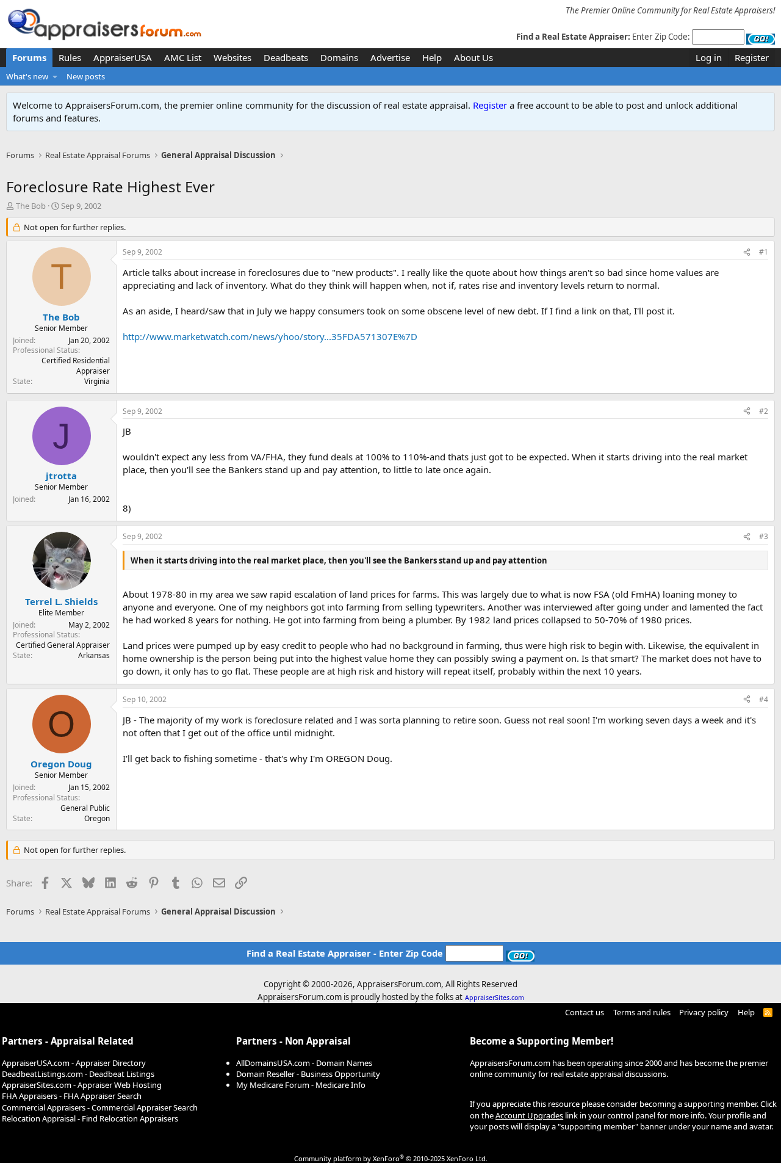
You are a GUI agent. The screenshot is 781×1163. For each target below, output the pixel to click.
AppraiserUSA (122, 57)
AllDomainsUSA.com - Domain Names (304, 1062)
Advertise (390, 57)
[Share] (747, 252)
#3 (763, 536)
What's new (27, 76)
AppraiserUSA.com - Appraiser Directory (74, 1062)
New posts (86, 76)
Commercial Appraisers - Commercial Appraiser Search (100, 1107)
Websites (232, 57)
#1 (763, 252)
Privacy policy (704, 1012)
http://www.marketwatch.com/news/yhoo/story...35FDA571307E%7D (270, 336)
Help (432, 57)
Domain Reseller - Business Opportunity (308, 1073)
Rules (70, 57)
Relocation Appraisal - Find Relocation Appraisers (90, 1118)
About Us (473, 57)
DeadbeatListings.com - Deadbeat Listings (78, 1073)
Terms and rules (642, 1012)
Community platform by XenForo (391, 1158)
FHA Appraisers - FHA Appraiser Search (72, 1095)
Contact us (584, 1012)
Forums (29, 57)
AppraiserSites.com (494, 997)
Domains (339, 57)
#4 (763, 699)
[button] (55, 76)
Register (490, 105)
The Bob (31, 205)
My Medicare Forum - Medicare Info (300, 1084)
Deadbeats (286, 57)
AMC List (182, 57)
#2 (763, 411)
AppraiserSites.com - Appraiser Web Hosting (82, 1084)
